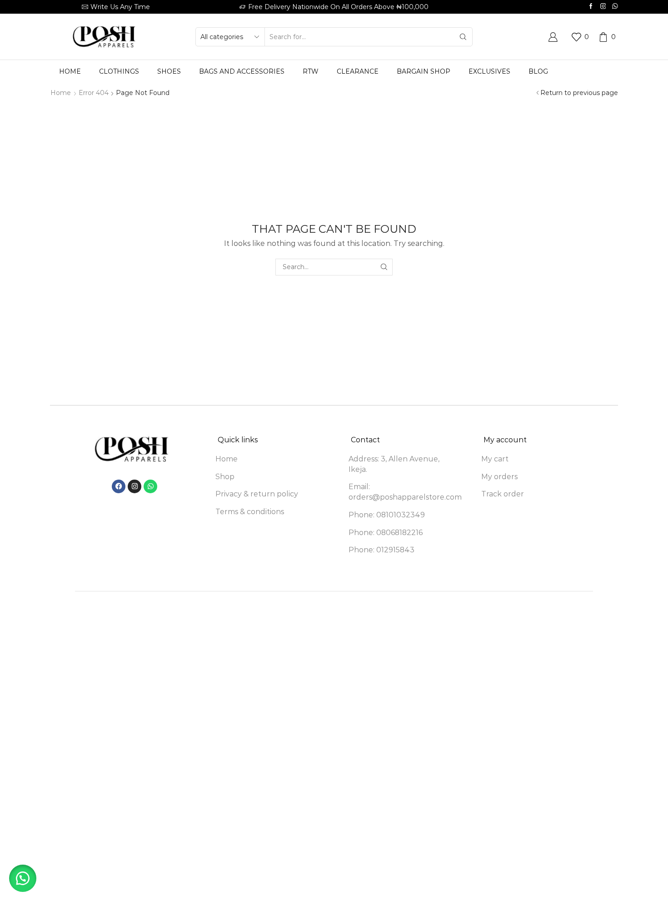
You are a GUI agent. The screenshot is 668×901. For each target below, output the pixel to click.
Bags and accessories (241, 71)
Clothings (119, 71)
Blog (538, 71)
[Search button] (463, 37)
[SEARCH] (384, 267)
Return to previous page (579, 93)
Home (70, 71)
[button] (22, 878)
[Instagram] (603, 6)
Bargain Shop (423, 71)
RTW (311, 71)
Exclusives (489, 71)
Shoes (169, 71)
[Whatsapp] (615, 6)
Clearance (358, 71)
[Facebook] (591, 6)
